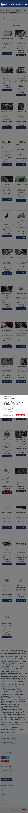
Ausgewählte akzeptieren (8, 415)
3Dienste (9, 411)
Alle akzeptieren (20, 415)
